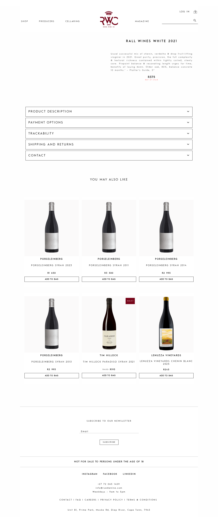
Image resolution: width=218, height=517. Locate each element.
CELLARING (72, 21)
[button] (109, 112)
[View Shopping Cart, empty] (195, 12)
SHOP (24, 21)
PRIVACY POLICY (111, 500)
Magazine (142, 21)
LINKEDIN (129, 474)
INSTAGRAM (90, 474)
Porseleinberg (51, 259)
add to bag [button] (51, 279)
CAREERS (91, 500)
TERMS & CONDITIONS (142, 500)
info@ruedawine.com (109, 488)
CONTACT (65, 500)
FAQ (78, 500)
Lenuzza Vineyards (166, 355)
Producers (46, 21)
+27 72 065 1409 (109, 484)
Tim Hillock (109, 355)
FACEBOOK (110, 474)
